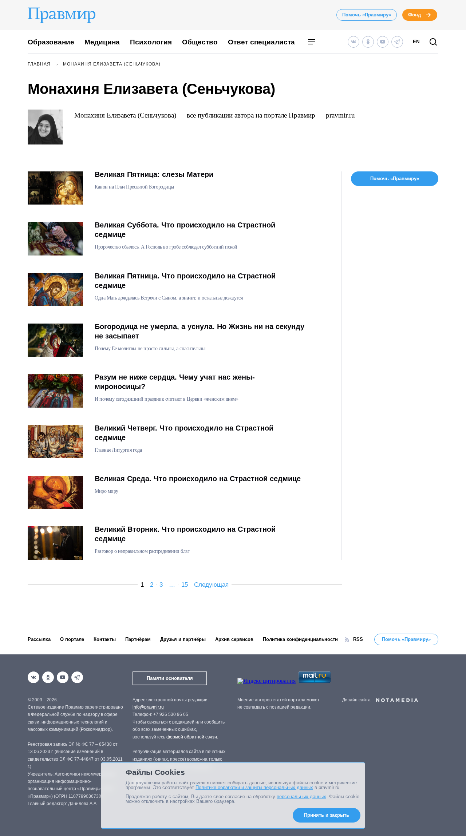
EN (416, 41)
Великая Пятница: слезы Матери (154, 174)
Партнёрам (138, 639)
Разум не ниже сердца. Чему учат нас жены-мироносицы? (175, 382)
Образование (51, 42)
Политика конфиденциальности (300, 639)
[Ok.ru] (368, 42)
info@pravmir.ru (148, 707)
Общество (200, 42)
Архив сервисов (234, 639)
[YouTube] (382, 42)
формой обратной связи (191, 737)
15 (184, 584)
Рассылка (39, 639)
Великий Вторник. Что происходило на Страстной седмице (185, 534)
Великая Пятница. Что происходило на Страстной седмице (185, 280)
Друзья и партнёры (183, 639)
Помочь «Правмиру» (366, 14)
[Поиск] (433, 42)
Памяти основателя (170, 678)
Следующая (211, 584)
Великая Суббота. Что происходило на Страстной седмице (185, 229)
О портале (72, 639)
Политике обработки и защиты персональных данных (254, 787)
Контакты (105, 639)
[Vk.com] (353, 42)
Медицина (102, 42)
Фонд (414, 14)
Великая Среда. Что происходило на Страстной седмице (198, 479)
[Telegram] (397, 42)
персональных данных (301, 796)
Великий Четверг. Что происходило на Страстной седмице (184, 432)
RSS (358, 639)
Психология (151, 42)
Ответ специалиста (261, 42)
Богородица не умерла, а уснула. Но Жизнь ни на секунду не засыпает (199, 331)
